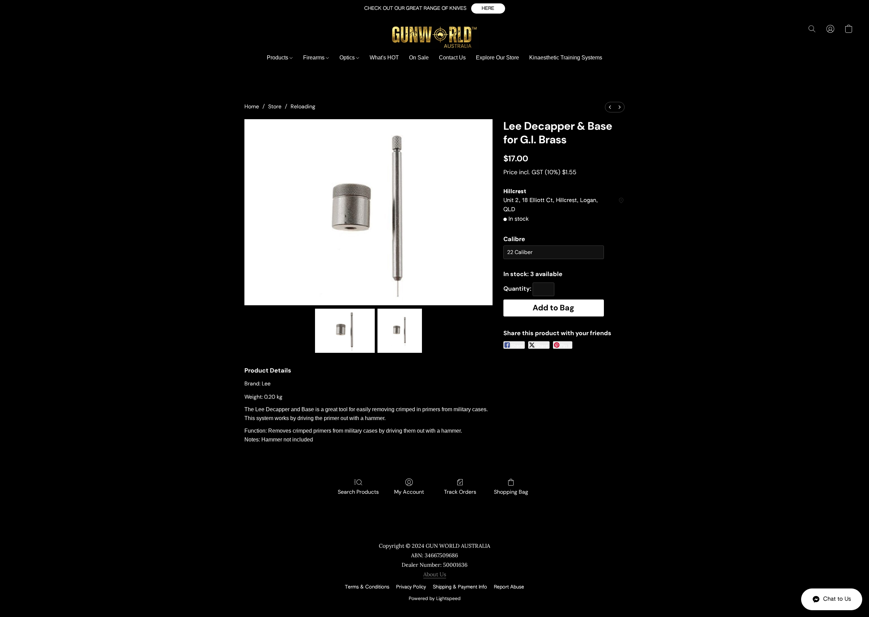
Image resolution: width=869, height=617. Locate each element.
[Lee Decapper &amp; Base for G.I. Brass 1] (399, 331)
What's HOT (384, 57)
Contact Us (452, 57)
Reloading (303, 106)
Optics (347, 57)
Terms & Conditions (367, 587)
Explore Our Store (497, 57)
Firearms (314, 57)
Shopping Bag (511, 491)
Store (274, 106)
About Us (434, 574)
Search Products (358, 491)
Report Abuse (509, 587)
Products (278, 57)
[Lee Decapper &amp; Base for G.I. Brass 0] (345, 331)
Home (251, 106)
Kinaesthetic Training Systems (565, 57)
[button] (488, 8)
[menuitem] (610, 107)
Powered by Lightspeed (435, 598)
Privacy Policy (411, 587)
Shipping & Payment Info (460, 587)
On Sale (419, 57)
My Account (409, 491)
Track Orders (460, 491)
